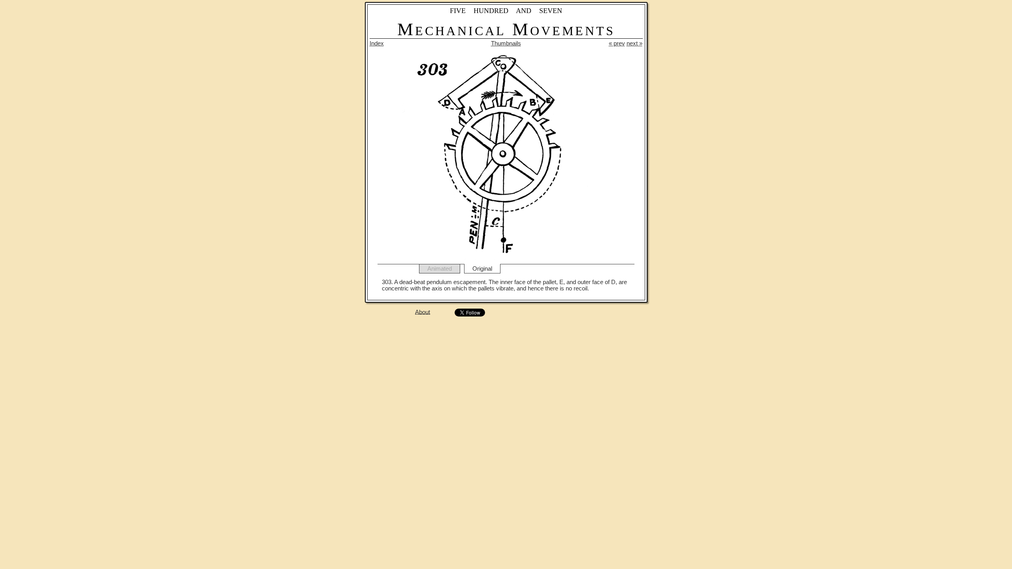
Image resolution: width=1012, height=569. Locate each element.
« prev (617, 43)
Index (377, 43)
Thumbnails (506, 43)
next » (634, 43)
